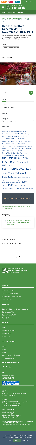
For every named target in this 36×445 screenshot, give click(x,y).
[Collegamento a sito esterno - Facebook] (3, 366)
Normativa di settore (8, 330)
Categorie (5, 119)
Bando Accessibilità (22, 131)
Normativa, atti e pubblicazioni (11, 296)
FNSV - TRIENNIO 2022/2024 (15, 158)
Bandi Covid (5, 318)
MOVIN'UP (24, 182)
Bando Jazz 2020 (7, 151)
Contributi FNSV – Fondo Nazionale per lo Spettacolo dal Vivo (15, 310)
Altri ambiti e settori (8, 358)
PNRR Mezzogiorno (21, 185)
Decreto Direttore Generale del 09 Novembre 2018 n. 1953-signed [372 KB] (19, 222)
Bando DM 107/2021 (8, 134)
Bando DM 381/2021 (20, 139)
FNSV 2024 (7, 165)
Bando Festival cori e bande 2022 (21, 146)
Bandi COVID (14, 131)
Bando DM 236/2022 (23, 133)
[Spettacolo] (8, 6)
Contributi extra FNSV (9, 315)
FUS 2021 (20, 173)
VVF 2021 (31, 188)
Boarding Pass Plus (19, 153)
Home (3, 18)
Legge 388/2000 (15, 182)
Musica (4, 346)
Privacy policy (25, 440)
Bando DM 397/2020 (25, 142)
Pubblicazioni (6, 336)
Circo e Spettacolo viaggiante (11, 355)
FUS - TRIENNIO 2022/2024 (16, 168)
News (4, 327)
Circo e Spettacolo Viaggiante (21, 18)
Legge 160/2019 (20, 180)
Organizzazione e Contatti (10, 293)
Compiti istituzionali (8, 290)
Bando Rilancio (7, 153)
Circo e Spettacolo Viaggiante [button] (13, 12)
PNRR (11, 185)
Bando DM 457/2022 (8, 144)
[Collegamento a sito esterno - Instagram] (10, 366)
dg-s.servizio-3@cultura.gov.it (11, 417)
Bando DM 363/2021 (21, 136)
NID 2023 (4, 185)
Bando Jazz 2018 (26, 148)
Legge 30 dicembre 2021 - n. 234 (9, 180)
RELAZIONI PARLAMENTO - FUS (10, 188)
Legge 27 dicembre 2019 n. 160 (22, 177)
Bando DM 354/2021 (7, 136)
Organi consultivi (7, 299)
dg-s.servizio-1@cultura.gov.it (11, 414)
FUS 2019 (4, 173)
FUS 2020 (11, 173)
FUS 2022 (7, 177)
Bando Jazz (30, 146)
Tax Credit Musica (23, 188)
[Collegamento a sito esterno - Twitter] (7, 366)
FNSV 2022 (8, 162)
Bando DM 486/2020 (20, 144)
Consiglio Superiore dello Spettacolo (13, 155)
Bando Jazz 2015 (6, 148)
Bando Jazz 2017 (16, 148)
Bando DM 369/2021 (8, 139)
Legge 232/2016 (6, 182)
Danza (4, 352)
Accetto (17, 440)
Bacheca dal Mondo (6, 131)
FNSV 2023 (22, 162)
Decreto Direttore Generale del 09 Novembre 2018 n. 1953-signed (17, 208)
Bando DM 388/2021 (10, 141)
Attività (9, 18)
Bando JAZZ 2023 (18, 151)
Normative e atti (7, 333)
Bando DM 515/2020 (7, 146)
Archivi (4, 104)
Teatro (4, 349)
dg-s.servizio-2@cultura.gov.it (11, 416)
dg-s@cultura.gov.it (8, 412)
